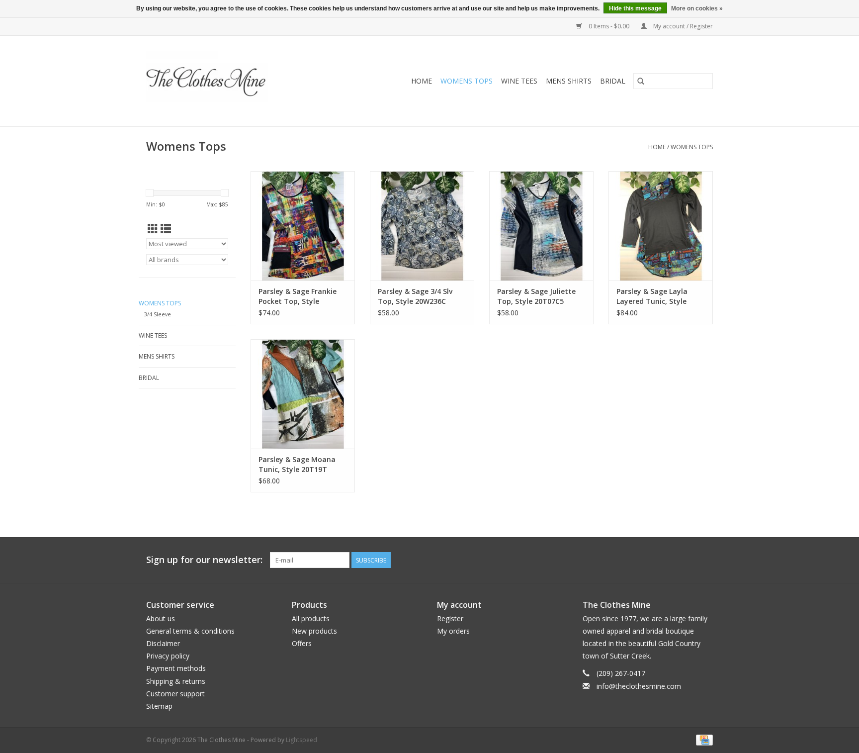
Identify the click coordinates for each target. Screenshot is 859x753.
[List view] (166, 229)
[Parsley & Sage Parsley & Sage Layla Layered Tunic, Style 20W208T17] (660, 226)
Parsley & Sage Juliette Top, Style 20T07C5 (536, 296)
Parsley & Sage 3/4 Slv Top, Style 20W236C (415, 296)
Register (450, 618)
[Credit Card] (702, 739)
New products (314, 631)
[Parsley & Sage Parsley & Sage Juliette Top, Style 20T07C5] (541, 226)
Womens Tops (466, 81)
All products (311, 618)
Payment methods (176, 668)
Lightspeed (301, 740)
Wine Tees (519, 81)
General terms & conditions (190, 631)
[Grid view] (153, 229)
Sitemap (159, 706)
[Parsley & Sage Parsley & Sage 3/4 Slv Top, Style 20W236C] (422, 226)
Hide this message (635, 8)
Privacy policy (167, 655)
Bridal (612, 81)
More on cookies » (697, 8)
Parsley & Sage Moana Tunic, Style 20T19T (297, 464)
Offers (302, 643)
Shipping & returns (175, 681)
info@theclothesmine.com (639, 686)
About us (160, 618)
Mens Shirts (569, 81)
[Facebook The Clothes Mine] (687, 560)
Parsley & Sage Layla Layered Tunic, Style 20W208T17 (651, 296)
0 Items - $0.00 (609, 26)
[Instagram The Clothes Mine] (705, 560)
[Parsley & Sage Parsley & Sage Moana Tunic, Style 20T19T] (303, 394)
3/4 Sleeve (157, 314)
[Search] (640, 81)
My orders (453, 631)
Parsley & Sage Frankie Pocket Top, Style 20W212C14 (297, 296)
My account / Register (682, 26)
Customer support (175, 693)
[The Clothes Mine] (227, 81)
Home (421, 81)
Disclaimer (163, 643)
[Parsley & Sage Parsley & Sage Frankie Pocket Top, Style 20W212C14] (303, 226)
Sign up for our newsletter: (204, 560)
